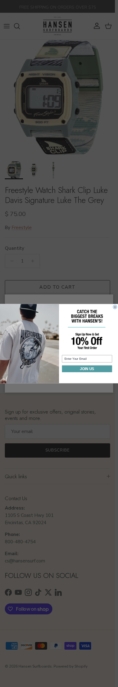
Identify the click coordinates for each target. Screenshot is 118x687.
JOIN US (87, 369)
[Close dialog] (115, 307)
